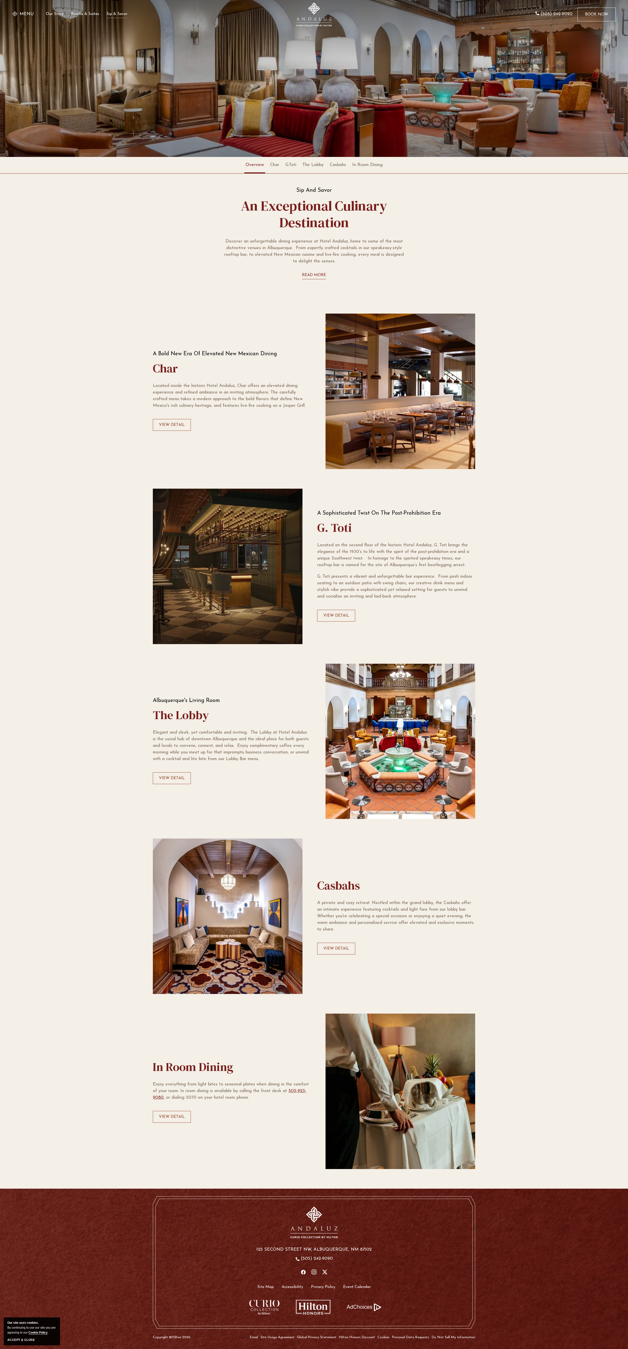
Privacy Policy (323, 1287)
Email (254, 1337)
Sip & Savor (116, 14)
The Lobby (313, 165)
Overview (255, 165)
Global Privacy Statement (316, 1337)
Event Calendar (357, 1287)
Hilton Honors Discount (357, 1337)
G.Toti (290, 165)
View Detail (172, 427)
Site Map (265, 1287)
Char (274, 165)
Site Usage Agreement (278, 1337)
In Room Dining (367, 165)
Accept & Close (21, 1340)
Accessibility (292, 1287)
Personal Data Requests (410, 1337)
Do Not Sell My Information (453, 1337)
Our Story (55, 14)
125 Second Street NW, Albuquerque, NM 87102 (314, 1249)
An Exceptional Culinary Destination (314, 214)
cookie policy (38, 1332)
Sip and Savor (314, 190)
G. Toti (334, 528)
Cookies (384, 1337)
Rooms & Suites (85, 14)
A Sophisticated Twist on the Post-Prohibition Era (379, 513)
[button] (23, 14)
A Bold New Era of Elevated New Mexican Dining (215, 354)
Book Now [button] (596, 17)
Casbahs (338, 165)
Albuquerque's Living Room (186, 701)
